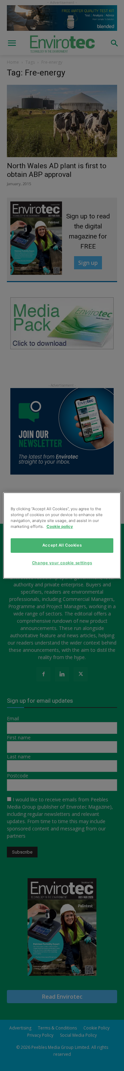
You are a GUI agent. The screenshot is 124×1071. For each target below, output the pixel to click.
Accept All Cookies (62, 545)
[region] (62, 535)
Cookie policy (59, 526)
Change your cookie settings (62, 562)
